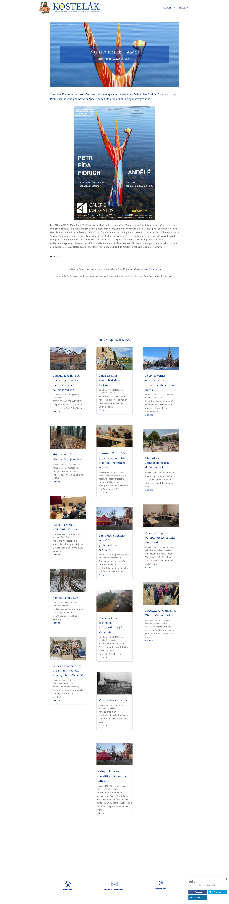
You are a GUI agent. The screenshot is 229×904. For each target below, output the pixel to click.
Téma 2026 (77, 395)
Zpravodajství (57, 397)
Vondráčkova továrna (113, 700)
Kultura (128, 59)
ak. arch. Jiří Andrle (61, 603)
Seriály (182, 8)
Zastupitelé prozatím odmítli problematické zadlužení (160, 537)
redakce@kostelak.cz (151, 269)
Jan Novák (105, 705)
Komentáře (77, 464)
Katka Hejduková (154, 620)
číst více (56, 411)
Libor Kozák (59, 395)
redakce (107, 59)
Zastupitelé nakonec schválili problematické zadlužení (112, 776)
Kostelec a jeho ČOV (65, 597)
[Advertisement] (114, 308)
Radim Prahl (59, 464)
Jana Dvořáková (61, 680)
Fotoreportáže (57, 683)
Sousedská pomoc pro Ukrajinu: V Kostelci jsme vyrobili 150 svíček (68, 670)
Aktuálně (167, 8)
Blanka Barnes (60, 534)
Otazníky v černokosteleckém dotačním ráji (157, 462)
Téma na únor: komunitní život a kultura (111, 380)
